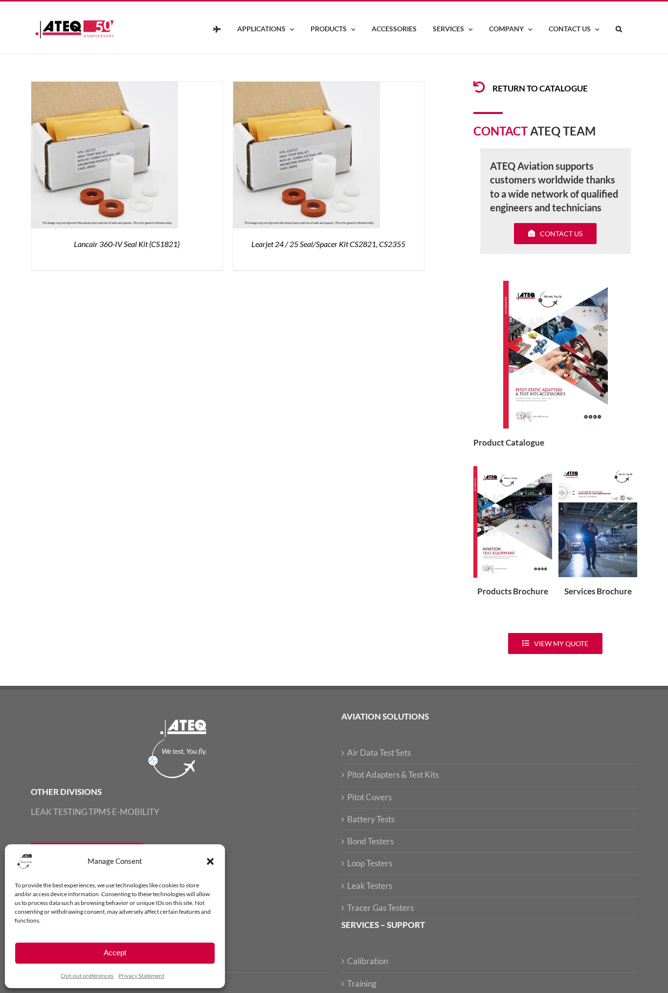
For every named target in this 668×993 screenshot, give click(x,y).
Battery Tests (371, 819)
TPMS (100, 812)
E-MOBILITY (135, 812)
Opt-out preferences (87, 975)
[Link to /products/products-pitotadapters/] (479, 87)
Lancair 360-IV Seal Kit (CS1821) (126, 243)
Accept (115, 952)
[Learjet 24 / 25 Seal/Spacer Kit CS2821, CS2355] (306, 87)
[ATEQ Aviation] (217, 29)
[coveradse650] (555, 285)
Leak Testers (369, 885)
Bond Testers (370, 841)
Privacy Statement (141, 975)
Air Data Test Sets (379, 752)
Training (362, 983)
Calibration (367, 961)
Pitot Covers (369, 797)
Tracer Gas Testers (380, 908)
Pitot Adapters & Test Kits (393, 774)
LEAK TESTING (59, 812)
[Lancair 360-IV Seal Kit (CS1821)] (104, 87)
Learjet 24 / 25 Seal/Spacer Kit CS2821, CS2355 (328, 243)
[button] (210, 861)
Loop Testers (369, 863)
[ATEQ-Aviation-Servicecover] (597, 470)
